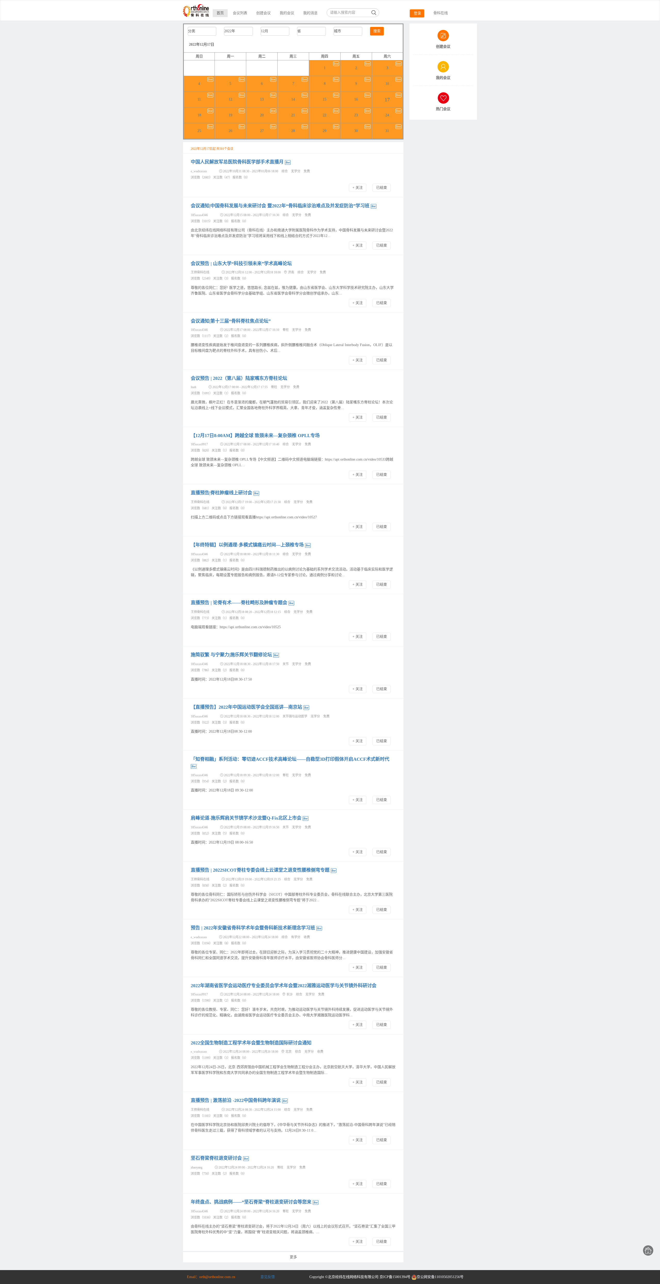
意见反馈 (267, 1277)
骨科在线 (440, 13)
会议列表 (240, 13)
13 (262, 99)
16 (356, 99)
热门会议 (443, 109)
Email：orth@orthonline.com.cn (211, 1277)
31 (387, 131)
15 (324, 99)
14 (293, 99)
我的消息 (310, 13)
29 (324, 131)
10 (387, 84)
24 (387, 115)
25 (199, 131)
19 (230, 115)
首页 (220, 13)
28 (293, 131)
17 (387, 99)
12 (230, 99)
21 (293, 115)
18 (199, 115)
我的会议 (287, 13)
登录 (417, 13)
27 (262, 131)
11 (199, 99)
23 (356, 115)
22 (324, 115)
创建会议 (263, 13)
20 (262, 115)
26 (230, 131)
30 (356, 131)
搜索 (377, 31)
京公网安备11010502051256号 (440, 1277)
